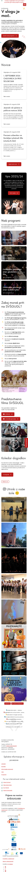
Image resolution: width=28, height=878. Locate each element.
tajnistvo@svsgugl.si (11, 746)
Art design (10, 864)
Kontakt (3, 766)
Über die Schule (7, 785)
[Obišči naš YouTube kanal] (5, 871)
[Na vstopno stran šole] (14, 1)
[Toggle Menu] (25, 4)
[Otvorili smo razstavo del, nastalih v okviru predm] (14, 611)
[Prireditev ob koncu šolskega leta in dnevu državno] (14, 509)
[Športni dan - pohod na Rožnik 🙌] (14, 535)
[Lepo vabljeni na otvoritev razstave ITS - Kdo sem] (14, 688)
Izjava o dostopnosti (8, 861)
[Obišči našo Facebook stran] (5, 867)
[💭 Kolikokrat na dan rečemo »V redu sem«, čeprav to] (14, 663)
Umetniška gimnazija (10, 419)
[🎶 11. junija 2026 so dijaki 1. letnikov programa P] (14, 586)
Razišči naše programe (8, 35)
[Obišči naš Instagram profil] (5, 869)
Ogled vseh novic (12, 164)
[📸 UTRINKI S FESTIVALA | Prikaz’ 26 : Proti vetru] (14, 560)
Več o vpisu (13, 193)
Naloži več (5, 481)
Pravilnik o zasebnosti (8, 859)
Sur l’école (6, 788)
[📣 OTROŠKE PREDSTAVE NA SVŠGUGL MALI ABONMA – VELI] (14, 637)
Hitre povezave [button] (26, 443)
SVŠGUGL (7, 414)
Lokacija (3, 764)
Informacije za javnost (7, 769)
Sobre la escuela (7, 790)
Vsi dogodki (6, 474)
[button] (14, 238)
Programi (3, 774)
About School (6, 782)
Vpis (2, 772)
